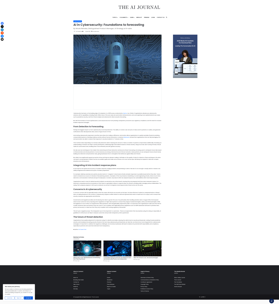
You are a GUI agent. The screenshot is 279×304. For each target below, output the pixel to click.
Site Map (75, 289)
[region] (19, 292)
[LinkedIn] (201, 297)
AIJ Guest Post (79, 31)
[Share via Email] (2, 39)
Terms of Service (145, 291)
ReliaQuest (126, 137)
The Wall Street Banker (179, 284)
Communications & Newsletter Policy (150, 280)
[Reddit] (2, 33)
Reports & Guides (111, 286)
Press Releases (110, 284)
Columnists (123, 17)
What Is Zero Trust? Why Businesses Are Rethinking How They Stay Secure (86, 258)
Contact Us (160, 17)
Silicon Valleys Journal (179, 277)
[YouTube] (203, 297)
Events (108, 277)
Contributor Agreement (146, 282)
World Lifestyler (178, 286)
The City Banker (178, 282)
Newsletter (109, 280)
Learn (131, 17)
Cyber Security (77, 21)
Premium (146, 17)
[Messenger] (2, 36)
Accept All (28, 298)
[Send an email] (82, 31)
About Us (75, 277)
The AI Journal (177, 280)
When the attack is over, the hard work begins (146, 257)
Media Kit (139, 17)
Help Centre (76, 284)
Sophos (125, 113)
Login (153, 17)
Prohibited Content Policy (147, 289)
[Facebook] (2, 23)
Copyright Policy (145, 284)
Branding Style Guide (78, 280)
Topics (114, 17)
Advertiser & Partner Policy (147, 277)
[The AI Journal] (139, 7)
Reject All (19, 298)
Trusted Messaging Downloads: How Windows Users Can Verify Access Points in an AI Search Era (117, 258)
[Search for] (167, 17)
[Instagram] (205, 297)
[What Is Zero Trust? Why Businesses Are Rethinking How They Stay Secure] (87, 248)
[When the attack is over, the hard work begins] (148, 248)
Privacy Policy (144, 286)
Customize (9, 298)
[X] (199, 297)
